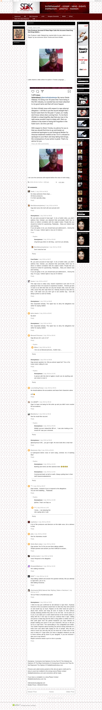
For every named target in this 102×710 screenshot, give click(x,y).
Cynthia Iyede (35, 556)
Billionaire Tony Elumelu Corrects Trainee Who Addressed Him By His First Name (83, 159)
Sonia (33, 281)
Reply (32, 200)
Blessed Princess (36, 335)
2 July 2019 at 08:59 (45, 359)
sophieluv (34, 522)
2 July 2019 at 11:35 (42, 507)
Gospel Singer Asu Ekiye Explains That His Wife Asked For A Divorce (83, 193)
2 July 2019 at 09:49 (49, 239)
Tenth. (33, 191)
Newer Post (32, 692)
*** (31, 486)
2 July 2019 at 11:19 (42, 576)
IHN (25, 16)
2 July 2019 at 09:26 (47, 450)
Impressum (17, 16)
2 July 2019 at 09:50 (40, 534)
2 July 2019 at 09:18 (44, 402)
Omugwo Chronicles (53, 16)
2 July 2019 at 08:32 (41, 191)
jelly (32, 534)
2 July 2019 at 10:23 (49, 464)
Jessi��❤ (34, 402)
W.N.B (64, 16)
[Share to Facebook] (62, 182)
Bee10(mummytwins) (38, 205)
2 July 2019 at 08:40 (45, 301)
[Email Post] (56, 182)
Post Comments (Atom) (55, 698)
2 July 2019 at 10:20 (49, 566)
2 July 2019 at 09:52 (49, 544)
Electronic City (36, 450)
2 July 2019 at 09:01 (50, 388)
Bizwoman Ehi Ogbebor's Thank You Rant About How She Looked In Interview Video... (83, 171)
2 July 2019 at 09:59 (46, 556)
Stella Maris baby (36, 544)
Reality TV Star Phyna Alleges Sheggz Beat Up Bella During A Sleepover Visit (83, 200)
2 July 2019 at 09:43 (44, 522)
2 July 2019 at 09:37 (39, 486)
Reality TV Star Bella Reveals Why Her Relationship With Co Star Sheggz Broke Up (83, 185)
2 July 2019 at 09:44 (49, 426)
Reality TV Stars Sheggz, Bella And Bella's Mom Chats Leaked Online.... (83, 178)
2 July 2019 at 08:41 (45, 323)
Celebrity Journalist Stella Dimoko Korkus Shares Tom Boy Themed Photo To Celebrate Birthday (83, 145)
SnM (34, 18)
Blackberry (34, 414)
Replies (35, 236)
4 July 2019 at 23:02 (45, 602)
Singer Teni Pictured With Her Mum (85, 206)
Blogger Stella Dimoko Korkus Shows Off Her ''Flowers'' (85, 152)
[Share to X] (61, 182)
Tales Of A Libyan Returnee (21, 18)
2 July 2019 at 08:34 (51, 205)
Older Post (70, 692)
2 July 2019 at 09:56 (55, 247)
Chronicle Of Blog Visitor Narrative (85, 164)
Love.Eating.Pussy (37, 388)
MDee (36, 347)
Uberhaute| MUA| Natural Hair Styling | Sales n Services (49, 590)
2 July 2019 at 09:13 (44, 347)
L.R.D (42, 16)
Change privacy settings (28, 705)
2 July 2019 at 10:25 (49, 373)
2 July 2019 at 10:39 (49, 500)
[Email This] (59, 182)
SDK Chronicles (33, 16)
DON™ (33, 576)
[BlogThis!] (60, 182)
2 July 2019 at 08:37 (44, 259)
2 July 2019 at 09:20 (45, 440)
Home (51, 692)
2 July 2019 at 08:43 (49, 335)
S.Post (70, 16)
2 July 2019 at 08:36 (45, 215)
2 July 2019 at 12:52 (49, 472)
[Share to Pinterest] (63, 182)
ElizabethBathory (36, 566)
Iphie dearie (35, 313)
